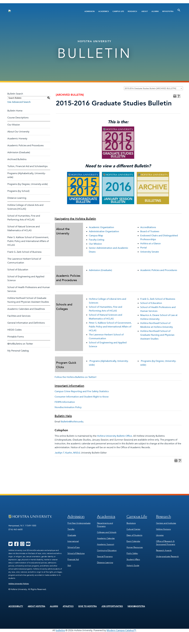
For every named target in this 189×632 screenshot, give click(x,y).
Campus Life (118, 11)
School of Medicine (76, 553)
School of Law (73, 547)
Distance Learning (16, 198)
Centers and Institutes (166, 523)
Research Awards (164, 550)
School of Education (17, 269)
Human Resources (135, 547)
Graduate (71, 535)
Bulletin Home (14, 110)
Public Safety (132, 553)
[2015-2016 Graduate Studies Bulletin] (118, 158)
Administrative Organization (104, 231)
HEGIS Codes (14, 329)
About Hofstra (36, 606)
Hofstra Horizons (163, 529)
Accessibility (15, 606)
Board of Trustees (149, 231)
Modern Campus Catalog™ (121, 630)
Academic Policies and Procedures (25, 145)
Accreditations (148, 227)
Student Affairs (133, 559)
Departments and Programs (105, 525)
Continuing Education (107, 550)
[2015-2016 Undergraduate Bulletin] (83, 203)
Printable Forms (15, 336)
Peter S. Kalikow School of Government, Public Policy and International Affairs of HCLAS (28, 241)
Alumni (155, 11)
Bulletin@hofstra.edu (72, 421)
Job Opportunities (112, 606)
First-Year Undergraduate (79, 523)
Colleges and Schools (106, 532)
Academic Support (105, 544)
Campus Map (96, 235)
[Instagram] (22, 544)
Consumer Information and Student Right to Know (82, 396)
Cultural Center (133, 529)
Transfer (71, 529)
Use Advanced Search (19, 102)
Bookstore (131, 523)
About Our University (18, 131)
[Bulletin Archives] (153, 203)
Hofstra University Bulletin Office (114, 436)
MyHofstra (167, 11)
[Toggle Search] (179, 10)
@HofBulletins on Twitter (20, 343)
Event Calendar (133, 541)
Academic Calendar (106, 538)
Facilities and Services (18, 316)
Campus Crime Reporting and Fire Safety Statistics (82, 391)
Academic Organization (101, 227)
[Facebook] (16, 544)
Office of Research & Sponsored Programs (165, 543)
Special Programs (105, 556)
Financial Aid (73, 559)
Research (132, 11)
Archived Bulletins (16, 159)
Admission (89, 11)
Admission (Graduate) (18, 152)
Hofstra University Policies (18, 583)
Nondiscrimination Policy (68, 407)
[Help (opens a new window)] (178, 96)
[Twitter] (10, 544)
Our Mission (13, 124)
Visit (69, 565)
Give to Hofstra (87, 606)
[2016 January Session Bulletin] (118, 203)
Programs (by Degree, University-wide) (27, 184)
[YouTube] (28, 544)
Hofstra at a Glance (150, 243)
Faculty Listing (96, 239)
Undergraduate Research (167, 556)
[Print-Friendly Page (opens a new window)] (174, 96)
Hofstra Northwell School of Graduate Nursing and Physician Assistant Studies (157, 334)
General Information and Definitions (26, 322)
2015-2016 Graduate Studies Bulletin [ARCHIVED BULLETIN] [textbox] (150, 88)
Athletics (68, 606)
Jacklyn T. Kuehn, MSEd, (67, 452)
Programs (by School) (18, 191)
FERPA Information (65, 402)
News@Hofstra (136, 606)
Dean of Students (134, 535)
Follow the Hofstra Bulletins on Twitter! (75, 377)
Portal (143, 247)
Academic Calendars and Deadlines (26, 309)
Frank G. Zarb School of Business (24, 252)
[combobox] (153, 88)
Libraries (160, 535)
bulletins (60, 630)
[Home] (38, 11)
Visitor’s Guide (133, 565)
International (73, 541)
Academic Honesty (17, 138)
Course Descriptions (17, 117)
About (144, 11)
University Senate (149, 251)
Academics (103, 11)
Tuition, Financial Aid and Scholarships (27, 166)
